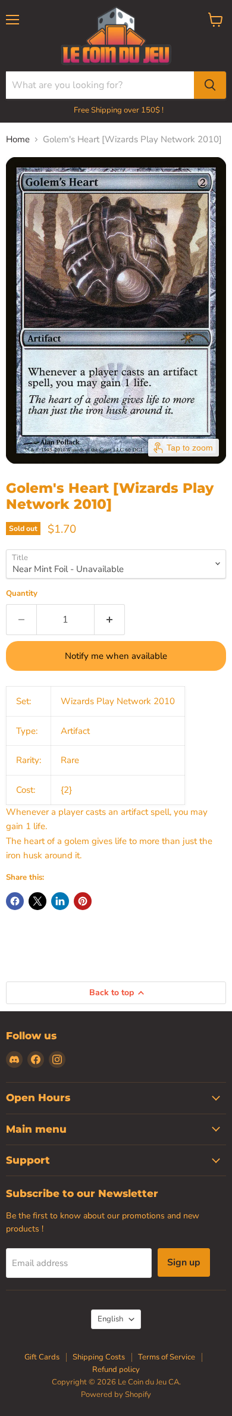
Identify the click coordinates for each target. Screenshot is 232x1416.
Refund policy (116, 1369)
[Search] (210, 85)
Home (18, 140)
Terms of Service (166, 1357)
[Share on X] (37, 901)
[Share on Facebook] (15, 901)
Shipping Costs (99, 1357)
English (110, 1319)
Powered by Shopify (116, 1394)
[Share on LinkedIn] (60, 901)
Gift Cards (41, 1357)
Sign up (183, 1262)
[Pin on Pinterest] (83, 901)
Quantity (21, 593)
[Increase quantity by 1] (110, 619)
